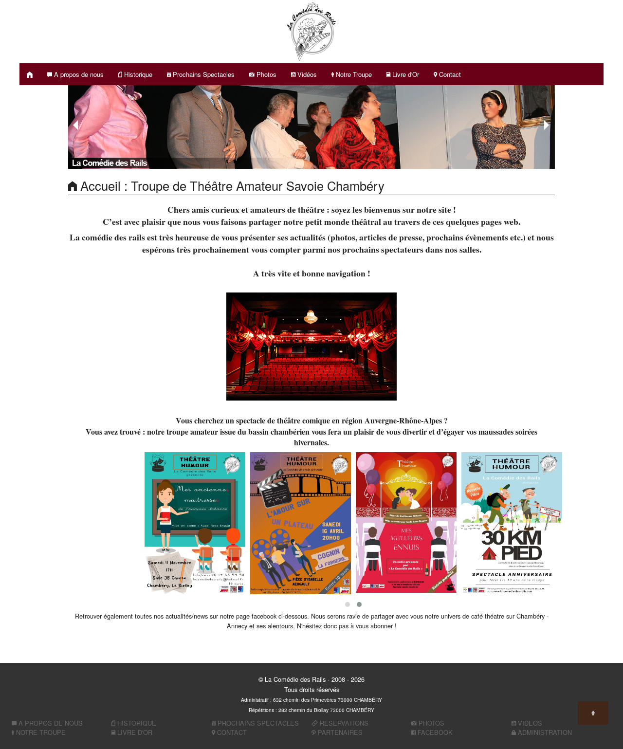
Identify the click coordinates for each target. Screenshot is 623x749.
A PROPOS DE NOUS (50, 723)
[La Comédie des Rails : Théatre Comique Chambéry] (311, 30)
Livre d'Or (404, 74)
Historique (137, 74)
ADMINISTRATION (544, 732)
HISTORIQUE (135, 723)
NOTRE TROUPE (40, 732)
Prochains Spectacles (203, 74)
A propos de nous (78, 74)
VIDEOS (529, 723)
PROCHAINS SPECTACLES (257, 723)
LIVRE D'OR (133, 732)
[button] (347, 604)
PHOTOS (430, 723)
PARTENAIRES (339, 732)
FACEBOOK (434, 732)
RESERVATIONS (343, 723)
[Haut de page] (593, 713)
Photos (265, 74)
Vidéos (306, 74)
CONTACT (231, 732)
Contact (449, 74)
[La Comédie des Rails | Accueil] (29, 74)
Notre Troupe (353, 74)
